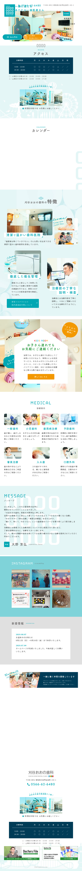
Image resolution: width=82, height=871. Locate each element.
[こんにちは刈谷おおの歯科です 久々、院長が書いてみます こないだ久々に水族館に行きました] (41, 579)
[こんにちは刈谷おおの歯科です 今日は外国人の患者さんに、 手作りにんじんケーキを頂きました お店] (61, 599)
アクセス (67, 34)
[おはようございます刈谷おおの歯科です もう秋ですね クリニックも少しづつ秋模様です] (41, 599)
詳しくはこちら (41, 377)
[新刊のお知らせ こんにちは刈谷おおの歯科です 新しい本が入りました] (21, 579)
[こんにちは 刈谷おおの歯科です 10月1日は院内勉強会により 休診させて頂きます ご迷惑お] (21, 599)
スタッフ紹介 (69, 24)
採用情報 (67, 39)
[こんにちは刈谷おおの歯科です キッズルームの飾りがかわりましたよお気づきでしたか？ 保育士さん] (61, 579)
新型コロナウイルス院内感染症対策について (22, 303)
